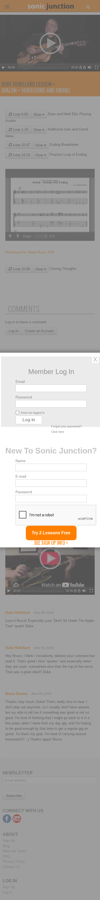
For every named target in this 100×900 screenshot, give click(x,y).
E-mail (20, 476)
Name (20, 461)
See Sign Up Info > (51, 542)
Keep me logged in (33, 412)
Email (20, 381)
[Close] (95, 359)
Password (23, 397)
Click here (57, 431)
